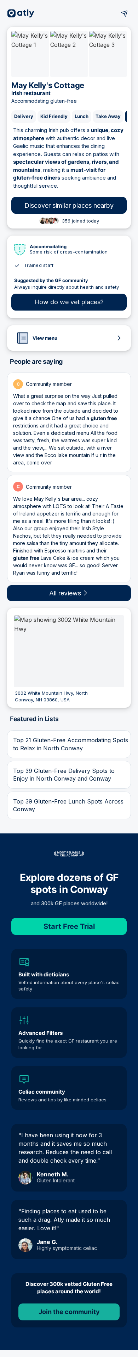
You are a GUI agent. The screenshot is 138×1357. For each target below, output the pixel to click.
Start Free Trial (69, 926)
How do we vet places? (69, 302)
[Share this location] (124, 13)
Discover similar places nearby (69, 205)
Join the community (69, 1311)
